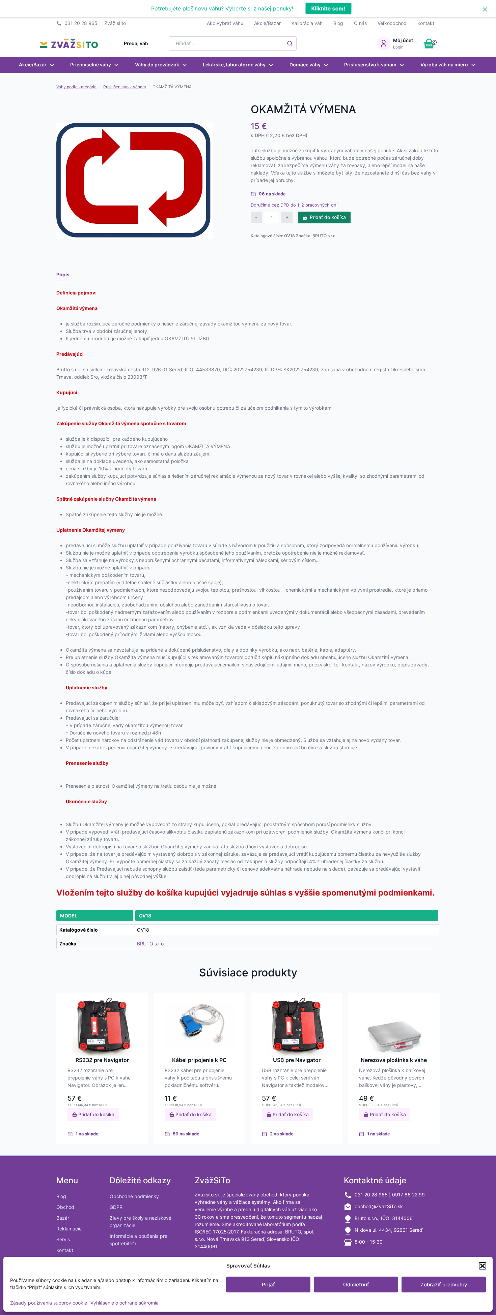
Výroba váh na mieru (444, 64)
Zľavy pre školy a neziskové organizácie (140, 1221)
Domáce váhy (305, 64)
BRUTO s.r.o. (324, 235)
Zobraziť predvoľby (443, 1284)
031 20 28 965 (81, 23)
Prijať (268, 1284)
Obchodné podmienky (134, 1196)
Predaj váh (136, 43)
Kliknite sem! (328, 8)
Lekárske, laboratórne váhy (234, 64)
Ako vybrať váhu (225, 23)
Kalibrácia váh (307, 23)
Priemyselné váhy (90, 64)
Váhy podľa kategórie (76, 86)
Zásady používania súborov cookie (48, 1303)
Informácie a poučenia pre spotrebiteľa (138, 1239)
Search (289, 43)
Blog (338, 23)
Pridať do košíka (328, 217)
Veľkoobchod (392, 23)
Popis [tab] (63, 274)
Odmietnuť (356, 1284)
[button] (482, 1265)
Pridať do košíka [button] (95, 1114)
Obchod (65, 1207)
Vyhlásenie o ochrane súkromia (124, 1303)
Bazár (62, 1218)
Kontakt (425, 23)
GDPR (116, 1207)
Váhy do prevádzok (157, 64)
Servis (63, 1239)
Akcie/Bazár (267, 23)
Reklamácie (69, 1228)
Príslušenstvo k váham (370, 64)
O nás (360, 23)
